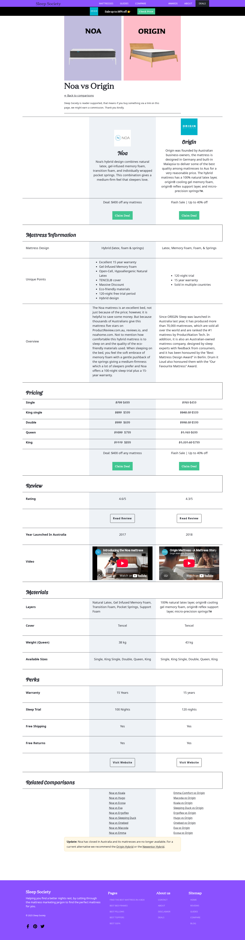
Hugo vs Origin (183, 818)
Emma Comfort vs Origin (189, 793)
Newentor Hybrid (153, 846)
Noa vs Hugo (117, 798)
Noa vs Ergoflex (119, 813)
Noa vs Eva (115, 808)
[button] (106, 3)
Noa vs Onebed (118, 823)
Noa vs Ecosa (117, 803)
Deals (202, 3)
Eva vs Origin (182, 828)
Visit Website (122, 762)
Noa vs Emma (117, 833)
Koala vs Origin (183, 803)
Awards (173, 3)
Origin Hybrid (125, 846)
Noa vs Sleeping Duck (122, 818)
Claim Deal (122, 215)
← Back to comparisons (79, 95)
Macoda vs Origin (185, 798)
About (188, 3)
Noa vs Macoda (118, 828)
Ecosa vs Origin (183, 833)
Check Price (146, 11)
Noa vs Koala (117, 793)
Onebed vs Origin (185, 823)
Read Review (122, 518)
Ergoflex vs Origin (185, 813)
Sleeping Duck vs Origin (189, 808)
